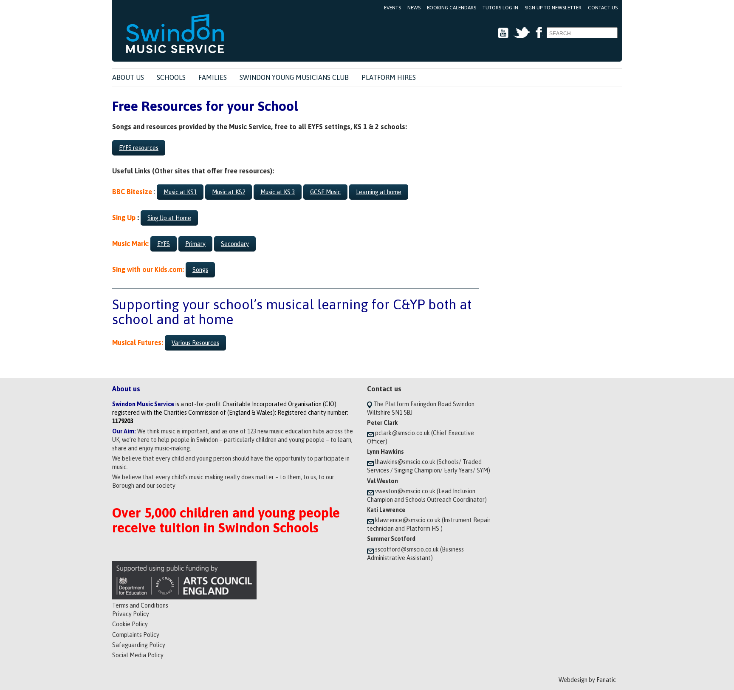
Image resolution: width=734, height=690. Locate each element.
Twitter (522, 33)
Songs (200, 269)
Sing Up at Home (169, 218)
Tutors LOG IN (500, 8)
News (414, 8)
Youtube (503, 33)
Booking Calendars (451, 8)
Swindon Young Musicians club (294, 77)
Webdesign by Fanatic (587, 679)
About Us (128, 77)
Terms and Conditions (140, 605)
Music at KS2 (228, 192)
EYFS (163, 243)
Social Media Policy (138, 655)
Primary (195, 243)
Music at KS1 (180, 192)
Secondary (235, 243)
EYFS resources (138, 147)
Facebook (538, 33)
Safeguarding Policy (138, 645)
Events (392, 8)
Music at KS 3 (277, 192)
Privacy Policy (130, 614)
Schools (171, 77)
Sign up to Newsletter (553, 8)
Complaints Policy (135, 634)
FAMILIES (212, 77)
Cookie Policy (130, 624)
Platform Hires (388, 77)
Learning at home (378, 192)
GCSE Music (325, 192)
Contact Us (603, 8)
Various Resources (195, 342)
